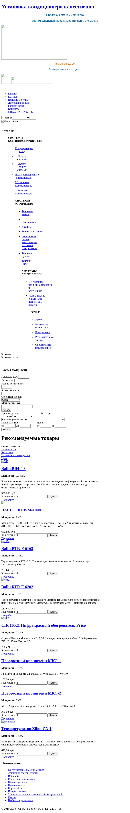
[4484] (5, 541)
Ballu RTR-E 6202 (17, 587)
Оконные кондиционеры (23, 192)
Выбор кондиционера (20, 800)
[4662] (5, 579)
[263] (4, 461)
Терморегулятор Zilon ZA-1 (26, 728)
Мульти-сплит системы (22, 166)
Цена (4, 458)
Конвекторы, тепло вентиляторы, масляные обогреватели (29, 242)
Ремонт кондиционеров (21, 779)
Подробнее (7, 499)
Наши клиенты (17, 785)
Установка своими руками (23, 772)
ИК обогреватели (29, 220)
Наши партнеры (17, 782)
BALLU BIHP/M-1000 (21, 510)
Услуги (39, 319)
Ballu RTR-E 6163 (17, 548)
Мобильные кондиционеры (23, 184)
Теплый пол (26, 262)
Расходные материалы (41, 326)
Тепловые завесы (27, 213)
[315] (4, 502)
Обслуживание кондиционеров (26, 769)
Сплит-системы (22, 158)
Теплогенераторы (32, 231)
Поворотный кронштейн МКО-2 (31, 693)
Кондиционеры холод (24, 150)
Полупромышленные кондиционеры (27, 176)
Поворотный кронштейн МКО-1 (31, 661)
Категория (7, 452)
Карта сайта (15, 788)
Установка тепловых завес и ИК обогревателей (35, 794)
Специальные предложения (43, 346)
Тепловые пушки (27, 255)
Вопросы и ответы (19, 791)
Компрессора (42, 332)
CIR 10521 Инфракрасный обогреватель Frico (43, 625)
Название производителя (15, 455)
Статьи (12, 797)
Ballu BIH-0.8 (13, 468)
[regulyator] (8, 721)
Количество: (8, 496)
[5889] (5, 618)
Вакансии (13, 776)
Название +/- (8, 449)
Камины (26, 226)
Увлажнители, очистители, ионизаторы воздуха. (36, 300)
